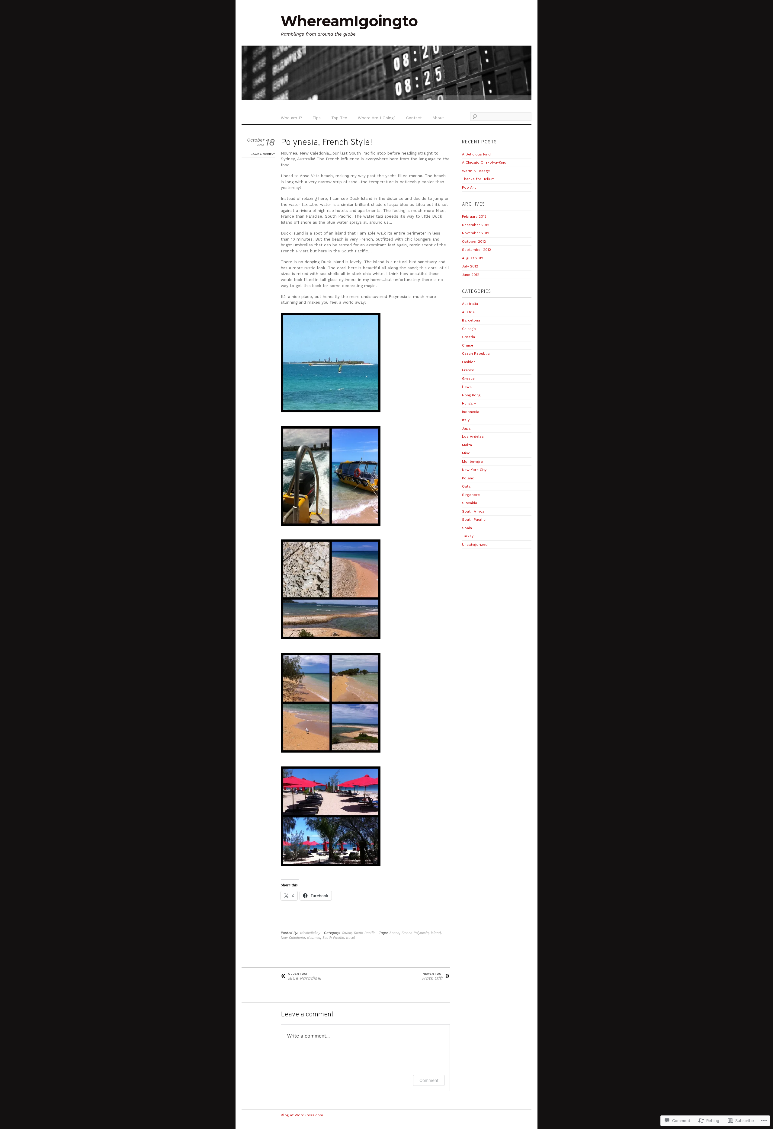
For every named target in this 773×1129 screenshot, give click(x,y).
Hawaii (467, 387)
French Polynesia (415, 933)
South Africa (473, 511)
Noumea (313, 938)
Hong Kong (471, 395)
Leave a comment (263, 154)
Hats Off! (436, 976)
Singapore (471, 495)
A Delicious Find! (477, 154)
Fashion (469, 362)
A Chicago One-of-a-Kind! (484, 162)
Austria (468, 312)
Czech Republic (476, 353)
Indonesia (470, 412)
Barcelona (471, 320)
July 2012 (470, 266)
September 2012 (476, 250)
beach (394, 933)
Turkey (467, 536)
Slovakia (469, 503)
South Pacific (364, 933)
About (438, 118)
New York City (474, 470)
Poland (468, 478)
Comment (428, 1080)
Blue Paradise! (301, 976)
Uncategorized (475, 544)
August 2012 (472, 258)
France (468, 370)
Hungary (469, 403)
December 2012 (475, 225)
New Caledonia (293, 938)
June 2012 (470, 275)
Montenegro (472, 461)
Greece (468, 378)
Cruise (347, 933)
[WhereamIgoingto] (386, 74)
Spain (467, 528)
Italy (466, 420)
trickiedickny (310, 933)
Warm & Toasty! (476, 171)
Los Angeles (473, 436)
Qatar (467, 486)
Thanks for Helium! (479, 179)
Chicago (469, 329)
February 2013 (474, 216)
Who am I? (291, 118)
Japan (467, 428)
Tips (317, 118)
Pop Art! (469, 187)
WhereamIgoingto (349, 21)
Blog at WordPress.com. (302, 1115)
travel (350, 938)
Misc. (466, 453)
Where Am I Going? (377, 118)
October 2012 (474, 241)
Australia (470, 304)
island (436, 933)
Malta (467, 445)
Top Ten (339, 118)
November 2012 (475, 233)
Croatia (468, 337)
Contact (414, 118)
